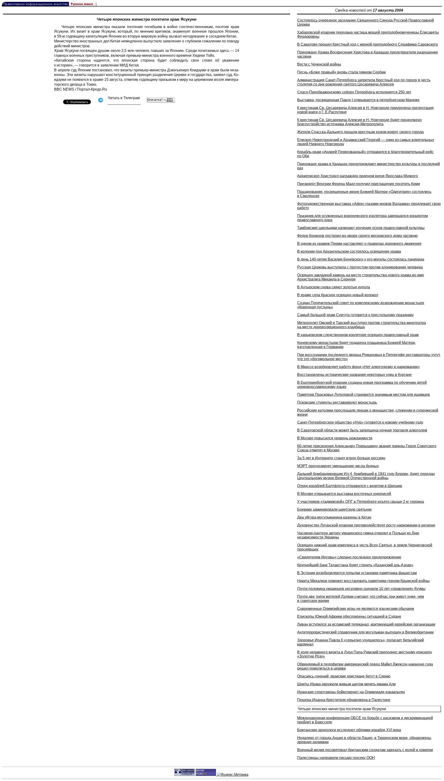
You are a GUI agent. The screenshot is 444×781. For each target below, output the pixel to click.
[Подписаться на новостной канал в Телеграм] (124, 103)
